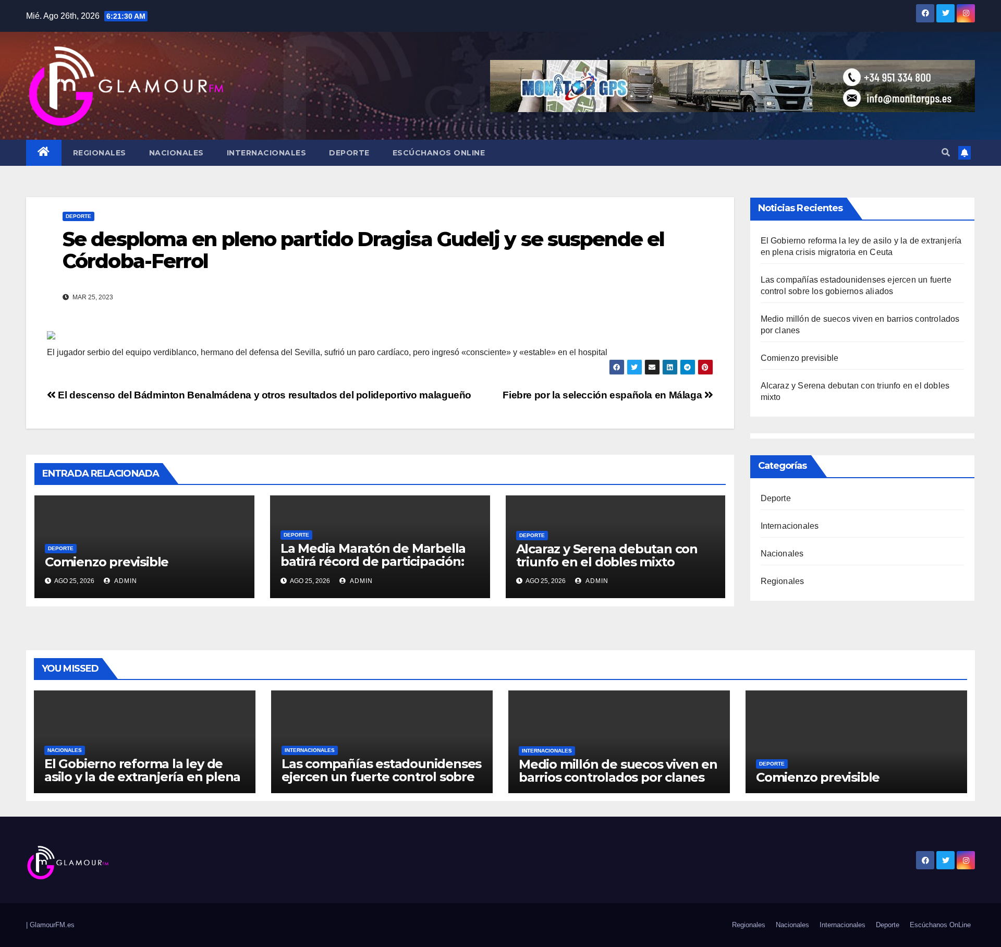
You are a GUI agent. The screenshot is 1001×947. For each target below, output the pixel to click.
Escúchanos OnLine (439, 152)
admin (125, 581)
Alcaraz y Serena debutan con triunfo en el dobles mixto (607, 555)
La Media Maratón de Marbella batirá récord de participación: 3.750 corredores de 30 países (373, 561)
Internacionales (267, 152)
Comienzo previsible (106, 561)
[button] (946, 152)
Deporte (349, 152)
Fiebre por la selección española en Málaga (603, 395)
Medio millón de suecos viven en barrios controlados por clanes (618, 771)
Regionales (99, 152)
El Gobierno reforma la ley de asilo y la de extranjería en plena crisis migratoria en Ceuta (142, 776)
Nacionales (176, 152)
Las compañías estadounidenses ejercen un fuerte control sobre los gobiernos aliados (381, 776)
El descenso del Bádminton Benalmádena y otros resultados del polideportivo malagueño (263, 395)
